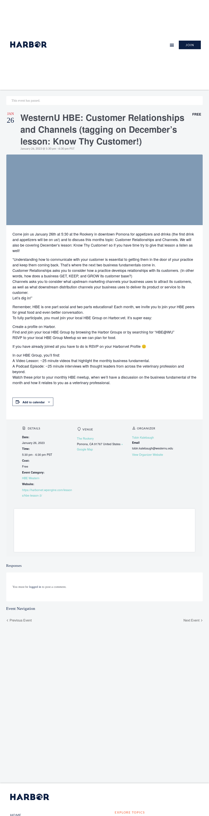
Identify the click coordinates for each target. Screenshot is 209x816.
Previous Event (21, 620)
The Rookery (85, 438)
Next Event (191, 620)
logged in (35, 586)
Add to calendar (33, 402)
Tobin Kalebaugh (143, 437)
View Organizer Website (147, 454)
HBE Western (30, 478)
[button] (171, 44)
